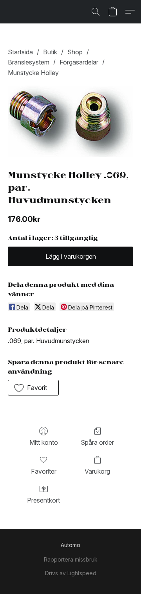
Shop (75, 52)
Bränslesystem (28, 62)
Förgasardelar (79, 62)
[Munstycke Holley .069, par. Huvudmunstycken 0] (70, 121)
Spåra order (97, 442)
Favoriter (43, 471)
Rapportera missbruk (71, 559)
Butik (50, 52)
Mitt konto (43, 442)
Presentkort (43, 500)
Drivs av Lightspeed (70, 573)
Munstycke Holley (33, 73)
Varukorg (97, 471)
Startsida (20, 52)
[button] (95, 11)
